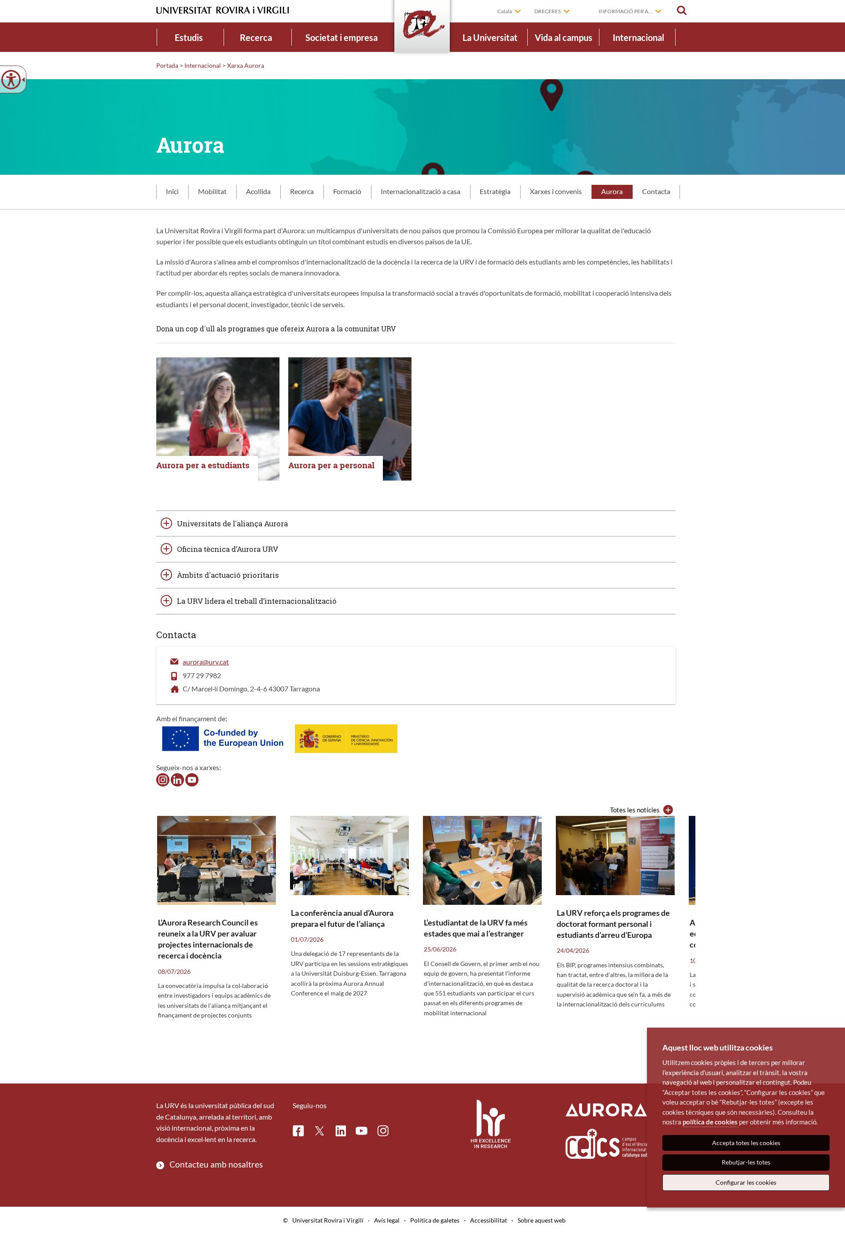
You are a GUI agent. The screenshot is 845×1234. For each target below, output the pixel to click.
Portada (167, 65)
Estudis (189, 37)
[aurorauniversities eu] (177, 779)
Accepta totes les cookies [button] (746, 1142)
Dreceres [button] (547, 11)
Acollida (258, 191)
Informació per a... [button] (625, 11)
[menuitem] (188, 37)
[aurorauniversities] (162, 779)
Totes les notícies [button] (635, 810)
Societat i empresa (341, 37)
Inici (172, 191)
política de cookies (710, 1122)
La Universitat (490, 37)
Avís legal (387, 1220)
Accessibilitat (488, 1220)
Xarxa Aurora (245, 65)
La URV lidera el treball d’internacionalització (257, 601)
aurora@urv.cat (206, 661)
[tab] (172, 192)
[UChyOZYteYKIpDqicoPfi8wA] (191, 779)
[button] (682, 10)
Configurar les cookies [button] (746, 1182)
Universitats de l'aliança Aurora (232, 523)
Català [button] (504, 11)
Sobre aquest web (542, 1220)
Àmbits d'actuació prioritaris (228, 575)
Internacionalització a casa (420, 191)
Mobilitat (212, 191)
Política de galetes (434, 1220)
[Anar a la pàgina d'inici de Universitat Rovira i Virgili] (222, 10)
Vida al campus (563, 37)
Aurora (612, 191)
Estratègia (495, 191)
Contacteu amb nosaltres (216, 1164)
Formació (347, 191)
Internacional (638, 37)
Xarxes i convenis (556, 191)
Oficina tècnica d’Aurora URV (227, 549)
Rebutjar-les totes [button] (746, 1162)
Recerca (256, 37)
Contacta (656, 191)
